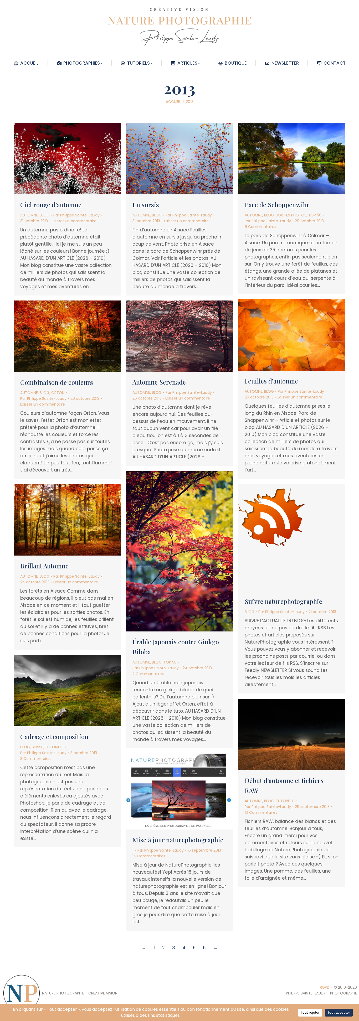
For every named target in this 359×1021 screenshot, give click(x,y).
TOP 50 (314, 215)
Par (76, 215)
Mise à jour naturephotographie (177, 840)
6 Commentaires (260, 226)
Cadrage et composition (54, 736)
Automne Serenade (159, 382)
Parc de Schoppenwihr (277, 204)
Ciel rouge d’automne (50, 204)
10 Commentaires (261, 812)
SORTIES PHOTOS (291, 215)
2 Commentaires (148, 673)
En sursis (145, 204)
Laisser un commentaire (74, 221)
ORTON (57, 392)
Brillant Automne (44, 566)
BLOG (44, 215)
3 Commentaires (36, 758)
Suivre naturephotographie (283, 601)
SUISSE (37, 747)
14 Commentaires (148, 856)
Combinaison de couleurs (56, 382)
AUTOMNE (29, 215)
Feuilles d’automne (271, 381)
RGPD (325, 987)
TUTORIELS (54, 747)
